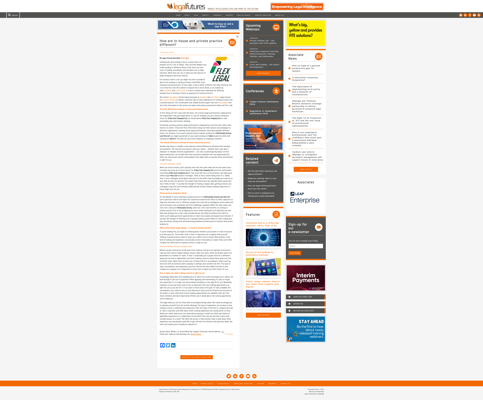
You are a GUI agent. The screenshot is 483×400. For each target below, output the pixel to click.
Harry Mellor (223, 102)
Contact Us (286, 384)
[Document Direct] (305, 197)
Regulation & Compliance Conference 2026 (263, 112)
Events (205, 15)
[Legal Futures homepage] (187, 7)
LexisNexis (168, 90)
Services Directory (263, 15)
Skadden (203, 97)
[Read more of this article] (263, 237)
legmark (321, 394)
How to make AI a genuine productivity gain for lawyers (306, 68)
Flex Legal (185, 58)
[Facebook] (162, 345)
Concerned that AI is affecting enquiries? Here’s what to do (262, 224)
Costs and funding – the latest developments (264, 65)
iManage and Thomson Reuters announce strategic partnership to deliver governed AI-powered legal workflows (307, 106)
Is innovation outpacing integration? (305, 78)
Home (178, 15)
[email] (305, 246)
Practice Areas (243, 15)
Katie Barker (173, 97)
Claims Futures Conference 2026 (264, 102)
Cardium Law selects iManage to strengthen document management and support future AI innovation (307, 156)
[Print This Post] (237, 36)
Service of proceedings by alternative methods (259, 253)
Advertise (272, 384)
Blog (196, 15)
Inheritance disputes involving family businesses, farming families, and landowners (264, 54)
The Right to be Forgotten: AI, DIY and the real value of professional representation (307, 122)
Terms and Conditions (243, 384)
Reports (229, 15)
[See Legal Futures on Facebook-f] (470, 15)
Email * (293, 246)
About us (279, 15)
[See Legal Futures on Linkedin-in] (465, 15)
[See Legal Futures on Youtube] (474, 15)
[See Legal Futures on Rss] (479, 15)
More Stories (306, 169)
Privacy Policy (207, 384)
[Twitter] (167, 345)
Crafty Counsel (181, 90)
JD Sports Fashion (169, 100)
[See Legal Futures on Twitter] (461, 15)
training (217, 15)
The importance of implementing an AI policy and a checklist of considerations (306, 90)
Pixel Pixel (320, 391)
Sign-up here (294, 253)
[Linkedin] (173, 345)
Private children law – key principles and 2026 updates (263, 41)
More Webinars (263, 73)
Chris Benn (215, 97)
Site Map (260, 384)
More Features (263, 315)
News (187, 15)
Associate (196, 334)
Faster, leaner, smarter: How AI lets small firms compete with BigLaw (263, 284)
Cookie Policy (224, 384)
